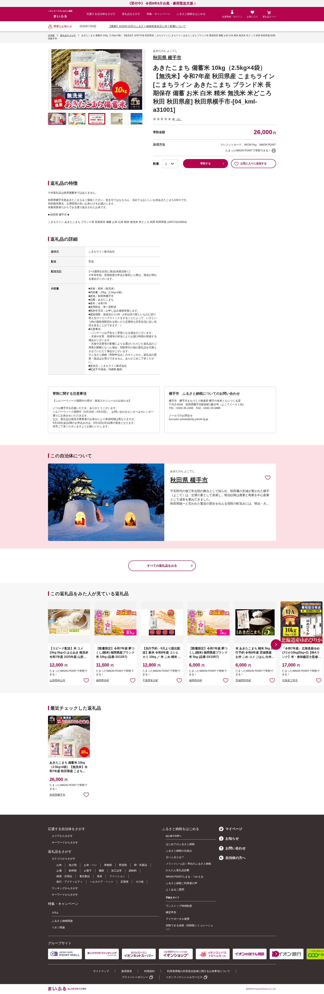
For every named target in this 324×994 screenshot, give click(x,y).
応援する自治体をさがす (101, 13)
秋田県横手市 (57, 794)
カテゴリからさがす (63, 858)
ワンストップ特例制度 (179, 905)
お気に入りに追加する (253, 163)
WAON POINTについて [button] (274, 150)
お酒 (59, 870)
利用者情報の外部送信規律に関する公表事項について (198, 971)
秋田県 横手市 (167, 57)
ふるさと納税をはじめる (191, 13)
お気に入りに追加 (268, 477)
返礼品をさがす (131, 13)
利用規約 (149, 971)
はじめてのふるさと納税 (180, 844)
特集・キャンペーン (158, 13)
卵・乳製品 (140, 864)
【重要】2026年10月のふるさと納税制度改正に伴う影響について (147, 26)
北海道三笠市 (290, 680)
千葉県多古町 (150, 680)
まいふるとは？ (175, 857)
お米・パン (90, 864)
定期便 (124, 881)
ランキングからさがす (65, 888)
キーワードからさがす (65, 842)
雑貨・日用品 (64, 876)
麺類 (101, 870)
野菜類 (123, 864)
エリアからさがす (62, 835)
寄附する (205, 163)
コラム (55, 912)
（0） (178, 119)
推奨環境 (126, 971)
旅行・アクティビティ (69, 881)
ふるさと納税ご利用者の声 (181, 883)
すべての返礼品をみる (162, 565)
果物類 (108, 864)
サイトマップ (101, 971)
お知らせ (232, 838)
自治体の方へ (235, 858)
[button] (276, 644)
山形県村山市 (57, 680)
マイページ (233, 829)
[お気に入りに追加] (268, 477)
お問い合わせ (235, 848)
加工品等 (116, 870)
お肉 (59, 864)
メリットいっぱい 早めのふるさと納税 (188, 863)
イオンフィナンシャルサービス (184, 977)
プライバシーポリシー (135, 977)
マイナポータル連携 (177, 918)
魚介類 (73, 864)
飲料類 (73, 870)
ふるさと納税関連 (62, 920)
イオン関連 (58, 927)
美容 (99, 876)
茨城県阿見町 (243, 680)
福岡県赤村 (102, 680)
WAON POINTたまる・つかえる (184, 876)
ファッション (117, 876)
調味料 (133, 870)
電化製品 (84, 876)
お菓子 (88, 870)
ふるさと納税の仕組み (179, 850)
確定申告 (171, 912)
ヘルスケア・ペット (101, 881)
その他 (139, 881)
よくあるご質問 (175, 889)
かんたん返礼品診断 (177, 870)
